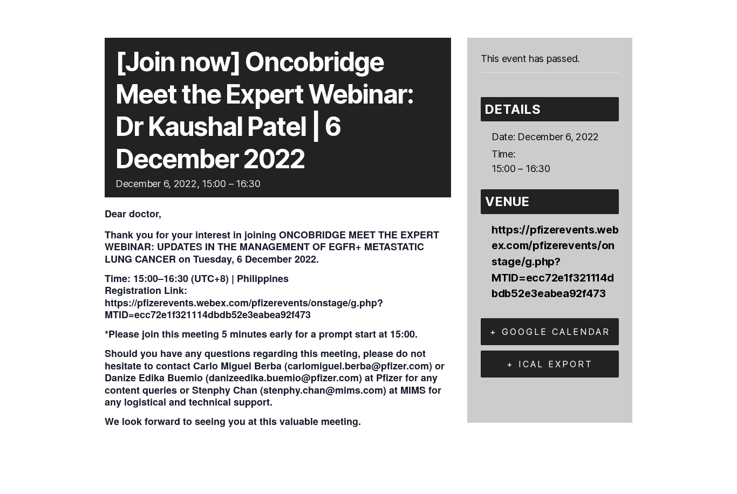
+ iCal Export (550, 364)
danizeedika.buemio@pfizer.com (284, 377)
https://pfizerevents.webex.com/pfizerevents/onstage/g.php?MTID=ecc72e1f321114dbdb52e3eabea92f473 (244, 309)
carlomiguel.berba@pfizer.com (358, 366)
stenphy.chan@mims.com (323, 390)
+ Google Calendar (550, 331)
